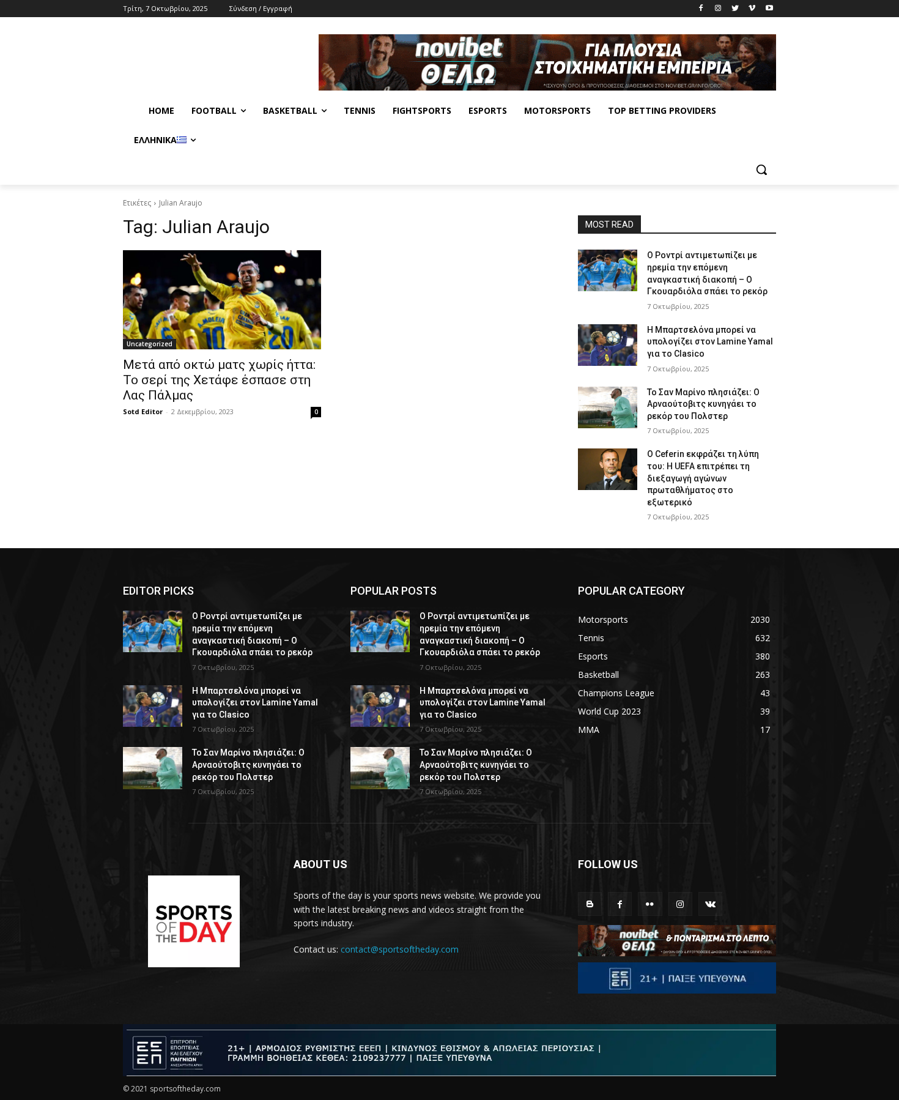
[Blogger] (590, 904)
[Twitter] (735, 9)
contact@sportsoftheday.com (400, 949)
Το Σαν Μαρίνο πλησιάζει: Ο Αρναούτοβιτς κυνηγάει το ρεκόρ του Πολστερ (703, 404)
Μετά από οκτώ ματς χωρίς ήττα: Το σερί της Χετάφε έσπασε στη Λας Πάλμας (219, 380)
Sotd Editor (143, 411)
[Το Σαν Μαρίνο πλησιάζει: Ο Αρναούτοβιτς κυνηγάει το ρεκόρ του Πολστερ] (607, 407)
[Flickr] (650, 904)
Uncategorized (149, 344)
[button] (761, 169)
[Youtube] (769, 9)
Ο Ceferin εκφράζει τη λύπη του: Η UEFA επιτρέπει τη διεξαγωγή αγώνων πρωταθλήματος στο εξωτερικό (703, 478)
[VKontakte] (710, 904)
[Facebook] (701, 9)
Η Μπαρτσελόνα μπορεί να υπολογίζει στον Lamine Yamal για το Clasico (710, 342)
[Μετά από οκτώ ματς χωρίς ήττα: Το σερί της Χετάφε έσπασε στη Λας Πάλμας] (222, 299)
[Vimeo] (752, 9)
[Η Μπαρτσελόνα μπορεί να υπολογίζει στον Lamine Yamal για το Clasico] (607, 345)
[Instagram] (718, 9)
